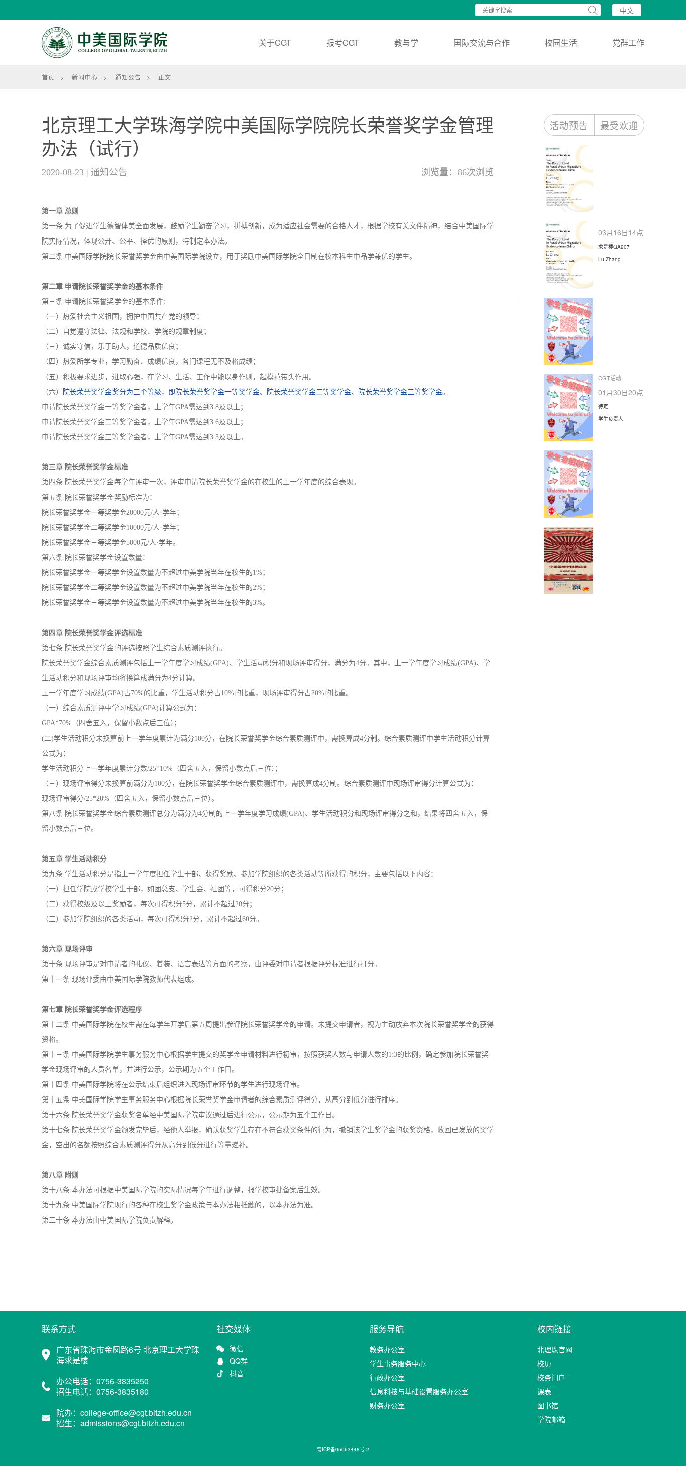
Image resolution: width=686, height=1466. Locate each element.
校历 (544, 1363)
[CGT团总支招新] (571, 560)
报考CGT (342, 42)
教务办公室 (387, 1349)
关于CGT (275, 42)
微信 (237, 1348)
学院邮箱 (551, 1419)
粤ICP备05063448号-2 (343, 1449)
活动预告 (569, 125)
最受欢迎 (619, 125)
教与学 (406, 42)
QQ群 (239, 1361)
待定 (603, 406)
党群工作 (628, 42)
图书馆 (547, 1405)
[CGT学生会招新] (571, 331)
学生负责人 (610, 418)
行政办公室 (387, 1377)
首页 (48, 77)
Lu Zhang (609, 259)
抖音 (237, 1373)
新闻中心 (85, 77)
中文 (627, 10)
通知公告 (128, 77)
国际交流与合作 (481, 42)
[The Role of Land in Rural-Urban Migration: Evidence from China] (571, 178)
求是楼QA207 (614, 246)
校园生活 (561, 42)
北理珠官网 (555, 1349)
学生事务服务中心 (398, 1363)
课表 (544, 1391)
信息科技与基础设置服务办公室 (419, 1391)
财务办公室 (387, 1405)
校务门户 (551, 1377)
